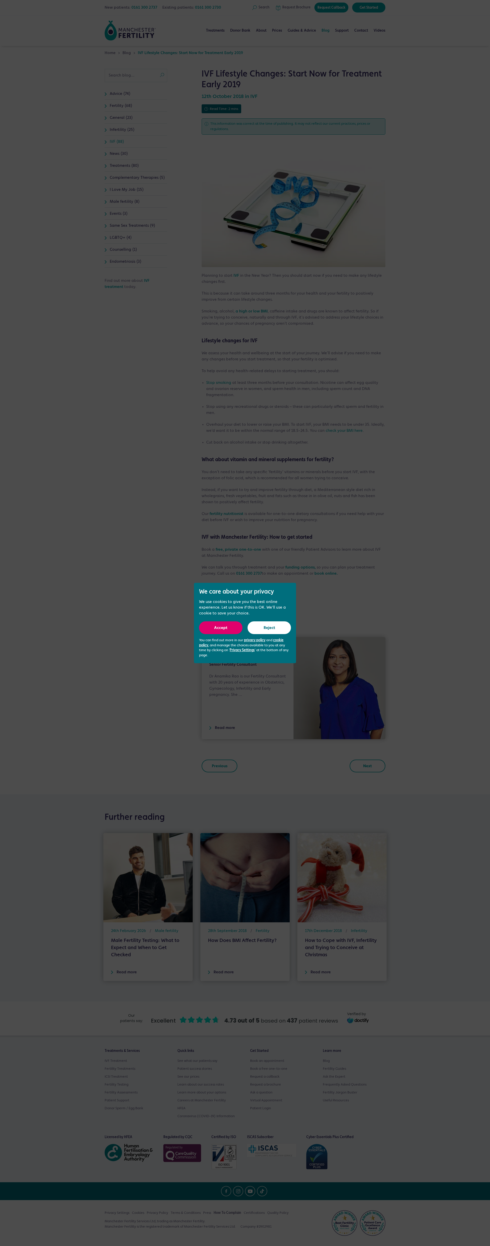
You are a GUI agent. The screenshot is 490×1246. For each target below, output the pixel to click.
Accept (220, 628)
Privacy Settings (242, 650)
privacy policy (254, 640)
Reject (269, 628)
